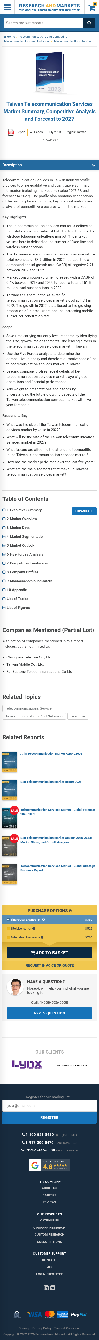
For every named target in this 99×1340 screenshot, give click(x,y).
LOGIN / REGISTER (49, 1274)
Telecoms (78, 716)
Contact (49, 1260)
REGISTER (49, 1117)
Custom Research (50, 1234)
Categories (49, 1220)
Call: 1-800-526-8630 (49, 1002)
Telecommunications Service (28, 708)
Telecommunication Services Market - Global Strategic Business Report (57, 868)
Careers (49, 1195)
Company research (49, 1227)
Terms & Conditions (67, 1328)
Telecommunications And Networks (34, 716)
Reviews (49, 1202)
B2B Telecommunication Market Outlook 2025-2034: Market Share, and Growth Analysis (56, 840)
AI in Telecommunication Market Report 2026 (51, 753)
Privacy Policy (41, 1328)
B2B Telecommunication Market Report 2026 (50, 781)
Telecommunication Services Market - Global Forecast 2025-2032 (57, 812)
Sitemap (24, 1328)
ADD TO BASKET (49, 952)
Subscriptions (49, 1242)
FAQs (50, 1267)
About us (49, 1188)
